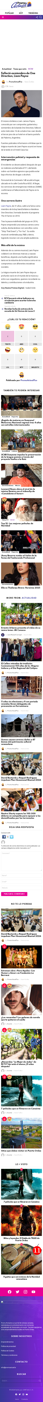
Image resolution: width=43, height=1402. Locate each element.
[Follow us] (37, 17)
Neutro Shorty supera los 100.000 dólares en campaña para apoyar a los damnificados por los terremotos (21, 816)
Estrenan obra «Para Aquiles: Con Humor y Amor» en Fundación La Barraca (18, 973)
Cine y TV (5, 520)
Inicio (17, 1399)
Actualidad (6, 417)
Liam (3, 206)
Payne (8, 206)
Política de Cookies (7, 1351)
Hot (21, 13)
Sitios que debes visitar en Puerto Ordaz (21, 1151)
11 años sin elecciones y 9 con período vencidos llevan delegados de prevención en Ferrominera (19, 704)
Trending (33, 13)
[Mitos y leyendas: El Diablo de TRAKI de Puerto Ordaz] (21, 1220)
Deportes (15, 417)
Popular (9, 13)
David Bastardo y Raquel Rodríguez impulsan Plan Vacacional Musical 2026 (21, 779)
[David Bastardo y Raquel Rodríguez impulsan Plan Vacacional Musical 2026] (21, 763)
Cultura (14, 451)
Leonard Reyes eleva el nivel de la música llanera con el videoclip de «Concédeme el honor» (18, 491)
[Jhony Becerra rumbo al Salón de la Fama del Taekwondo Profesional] (21, 541)
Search (39, 1381)
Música (17, 485)
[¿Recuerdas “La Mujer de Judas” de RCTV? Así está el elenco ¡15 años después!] (21, 1044)
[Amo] (4, 499)
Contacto (24, 1399)
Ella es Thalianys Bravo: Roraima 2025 (20, 588)
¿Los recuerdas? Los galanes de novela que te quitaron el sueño (20, 1018)
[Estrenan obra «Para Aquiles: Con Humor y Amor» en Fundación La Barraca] (21, 956)
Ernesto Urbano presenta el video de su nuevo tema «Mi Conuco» (20, 629)
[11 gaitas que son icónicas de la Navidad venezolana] (21, 1259)
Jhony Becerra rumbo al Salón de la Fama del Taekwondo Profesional (19, 557)
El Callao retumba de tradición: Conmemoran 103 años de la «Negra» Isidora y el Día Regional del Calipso (20, 666)
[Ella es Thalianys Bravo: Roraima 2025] (21, 574)
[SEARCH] (40, 17)
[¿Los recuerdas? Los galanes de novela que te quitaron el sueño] (21, 999)
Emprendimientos (7, 1342)
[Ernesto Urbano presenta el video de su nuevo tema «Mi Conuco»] (21, 613)
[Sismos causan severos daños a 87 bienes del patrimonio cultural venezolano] (21, 725)
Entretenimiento (7, 485)
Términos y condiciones (9, 1355)
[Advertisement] (21, 42)
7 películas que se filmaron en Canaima (20, 1109)
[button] (4, 838)
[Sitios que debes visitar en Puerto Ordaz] (21, 1133)
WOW (12, 520)
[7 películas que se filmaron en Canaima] (21, 1091)
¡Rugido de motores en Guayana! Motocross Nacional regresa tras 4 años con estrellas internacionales (21, 422)
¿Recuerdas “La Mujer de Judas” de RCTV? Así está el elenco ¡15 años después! (18, 1064)
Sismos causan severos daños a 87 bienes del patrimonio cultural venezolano (18, 742)
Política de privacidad (8, 1346)
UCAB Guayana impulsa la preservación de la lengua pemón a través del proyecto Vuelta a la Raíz (21, 457)
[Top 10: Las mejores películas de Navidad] (21, 509)
